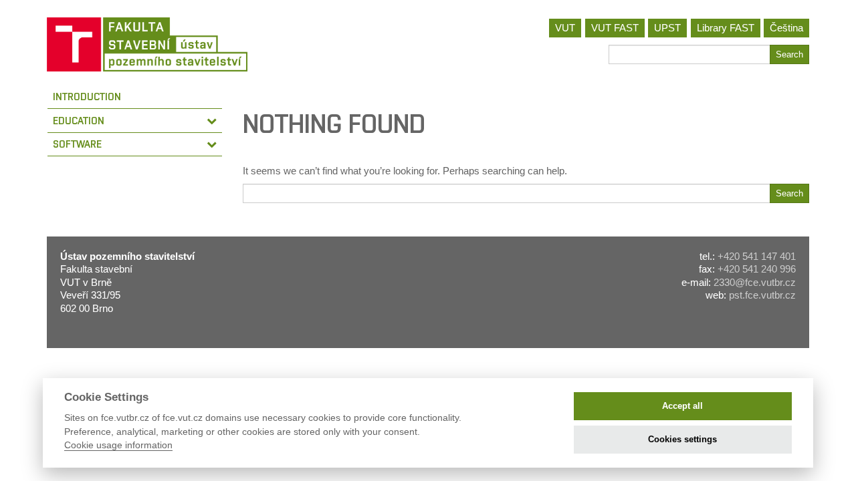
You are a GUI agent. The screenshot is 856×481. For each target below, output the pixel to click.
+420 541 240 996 (757, 269)
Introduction (87, 96)
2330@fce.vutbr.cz (755, 282)
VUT (565, 27)
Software (77, 144)
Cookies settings (682, 439)
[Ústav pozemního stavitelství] (232, 44)
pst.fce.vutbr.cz (762, 295)
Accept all (682, 406)
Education (78, 120)
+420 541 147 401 (757, 256)
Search (789, 54)
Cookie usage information (118, 445)
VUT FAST (615, 27)
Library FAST (725, 27)
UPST (667, 27)
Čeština (786, 27)
